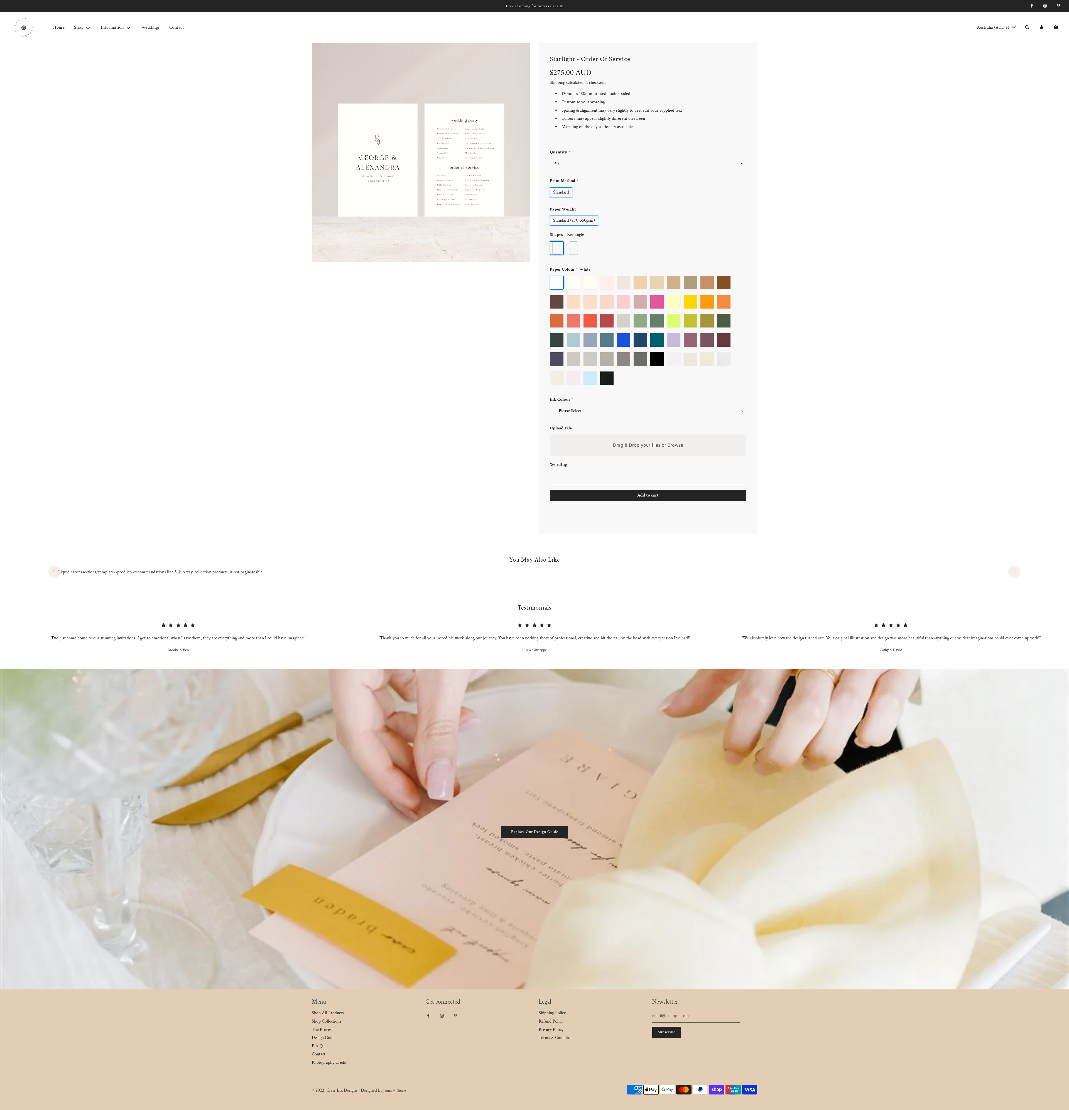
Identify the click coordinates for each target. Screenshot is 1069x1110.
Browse (675, 445)
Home (59, 27)
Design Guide (323, 1038)
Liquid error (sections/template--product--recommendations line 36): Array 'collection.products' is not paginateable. (161, 572)
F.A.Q (317, 1046)
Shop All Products (328, 1013)
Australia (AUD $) (993, 27)
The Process (322, 1030)
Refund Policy (551, 1021)
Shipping (557, 82)
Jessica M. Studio (394, 1091)
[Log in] (1041, 27)
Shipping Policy (552, 1013)
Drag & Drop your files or (648, 445)
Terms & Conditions (556, 1038)
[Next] (1014, 572)
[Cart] (1057, 27)
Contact (176, 27)
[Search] (1027, 27)
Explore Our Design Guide (534, 831)
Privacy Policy (551, 1030)
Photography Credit (329, 1062)
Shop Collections (326, 1021)
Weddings (150, 27)
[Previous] (54, 572)
